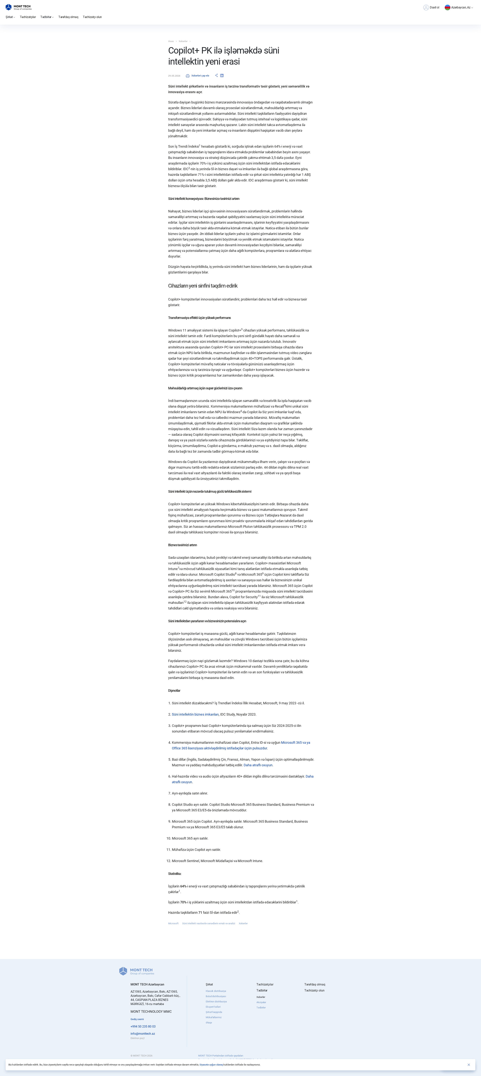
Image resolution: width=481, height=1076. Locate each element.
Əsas (171, 41)
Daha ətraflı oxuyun (258, 765)
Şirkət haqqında (214, 1012)
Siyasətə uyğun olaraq (211, 1064)
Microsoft (173, 923)
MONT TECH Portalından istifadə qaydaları (220, 1055)
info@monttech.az (143, 1033)
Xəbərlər (183, 41)
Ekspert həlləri (213, 1006)
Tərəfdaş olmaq (68, 17)
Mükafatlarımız (214, 1017)
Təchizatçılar (28, 17)
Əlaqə (209, 1022)
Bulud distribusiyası (216, 996)
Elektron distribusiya (216, 1001)
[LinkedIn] (222, 75)
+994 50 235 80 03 (143, 1026)
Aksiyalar (261, 1002)
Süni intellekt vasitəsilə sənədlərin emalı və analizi (208, 923)
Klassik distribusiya (216, 991)
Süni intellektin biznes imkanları (195, 714)
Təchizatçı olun (92, 17)
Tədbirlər (261, 1007)
